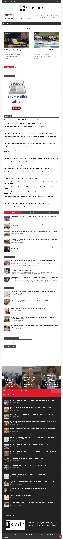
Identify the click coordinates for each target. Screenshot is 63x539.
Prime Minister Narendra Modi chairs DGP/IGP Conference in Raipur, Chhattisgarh (23, 120)
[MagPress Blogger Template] (31, 8)
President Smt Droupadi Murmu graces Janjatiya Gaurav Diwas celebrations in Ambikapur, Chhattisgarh (29, 171)
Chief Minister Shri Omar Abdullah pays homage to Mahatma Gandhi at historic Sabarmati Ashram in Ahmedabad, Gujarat (33, 269)
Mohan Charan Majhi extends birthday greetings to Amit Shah (28, 308)
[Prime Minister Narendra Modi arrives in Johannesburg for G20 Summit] (12, 377)
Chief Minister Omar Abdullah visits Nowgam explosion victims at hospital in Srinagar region (26, 200)
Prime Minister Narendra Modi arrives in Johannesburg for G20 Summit (21, 155)
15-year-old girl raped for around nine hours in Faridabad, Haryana (28, 474)
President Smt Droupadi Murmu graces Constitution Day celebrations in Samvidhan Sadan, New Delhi (28, 130)
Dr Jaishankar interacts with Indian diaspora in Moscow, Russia (19, 175)
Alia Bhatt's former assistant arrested (20, 495)
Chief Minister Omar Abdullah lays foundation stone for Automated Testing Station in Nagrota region (28, 133)
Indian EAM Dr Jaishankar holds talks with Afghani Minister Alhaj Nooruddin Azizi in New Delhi (26, 168)
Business (7, 33)
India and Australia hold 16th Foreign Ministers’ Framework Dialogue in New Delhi (24, 165)
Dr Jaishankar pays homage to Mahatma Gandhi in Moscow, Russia (20, 178)
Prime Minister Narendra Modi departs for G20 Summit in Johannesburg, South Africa (24, 161)
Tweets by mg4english (10, 342)
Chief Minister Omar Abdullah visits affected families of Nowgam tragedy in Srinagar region (26, 203)
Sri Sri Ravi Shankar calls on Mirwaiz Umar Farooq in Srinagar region (29, 300)
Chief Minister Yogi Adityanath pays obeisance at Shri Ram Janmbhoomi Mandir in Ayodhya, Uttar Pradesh (29, 143)
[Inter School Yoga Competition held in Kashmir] (46, 40)
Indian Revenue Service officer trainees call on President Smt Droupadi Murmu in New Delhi (26, 140)
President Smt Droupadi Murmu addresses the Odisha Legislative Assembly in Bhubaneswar (26, 123)
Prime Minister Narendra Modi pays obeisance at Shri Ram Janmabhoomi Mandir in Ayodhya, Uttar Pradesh (30, 136)
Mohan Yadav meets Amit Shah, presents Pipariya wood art (18, 206)
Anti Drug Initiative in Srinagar (13, 50)
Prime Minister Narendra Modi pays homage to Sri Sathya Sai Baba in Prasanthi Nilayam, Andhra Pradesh (29, 196)
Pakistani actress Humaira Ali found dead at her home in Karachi (28, 488)
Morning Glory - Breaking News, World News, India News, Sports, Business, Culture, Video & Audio (25, 534)
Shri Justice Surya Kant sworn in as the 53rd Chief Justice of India (20, 146)
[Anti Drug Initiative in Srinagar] (16, 40)
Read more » (7, 58)
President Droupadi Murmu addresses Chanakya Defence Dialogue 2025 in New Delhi (24, 126)
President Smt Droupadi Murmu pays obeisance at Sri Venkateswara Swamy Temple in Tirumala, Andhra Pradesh (31, 158)
